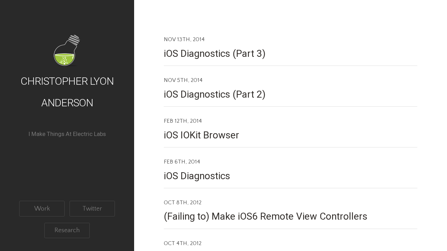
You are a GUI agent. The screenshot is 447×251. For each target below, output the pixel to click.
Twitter (92, 208)
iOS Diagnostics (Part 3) (214, 53)
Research (67, 230)
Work (42, 208)
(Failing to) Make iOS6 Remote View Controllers (265, 216)
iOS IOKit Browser (201, 135)
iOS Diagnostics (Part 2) (214, 94)
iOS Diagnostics (197, 176)
